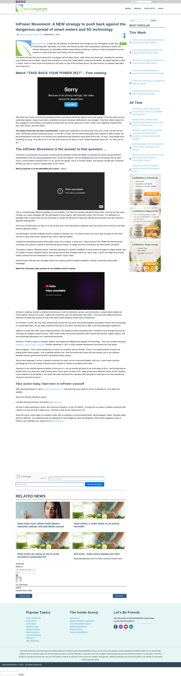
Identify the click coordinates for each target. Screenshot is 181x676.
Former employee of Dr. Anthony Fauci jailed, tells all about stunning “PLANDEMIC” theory (148, 157)
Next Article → (119, 596)
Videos (137, 8)
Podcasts (149, 8)
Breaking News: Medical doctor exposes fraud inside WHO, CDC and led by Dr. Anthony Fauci (147, 122)
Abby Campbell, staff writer (31, 34)
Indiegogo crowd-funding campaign (30, 345)
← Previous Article (24, 596)
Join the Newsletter (94, 484)
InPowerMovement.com (53, 389)
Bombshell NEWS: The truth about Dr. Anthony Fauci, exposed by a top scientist (148, 147)
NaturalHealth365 (40, 44)
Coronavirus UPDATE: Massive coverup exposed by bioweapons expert (145, 168)
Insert (21, 674)
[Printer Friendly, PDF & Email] (123, 43)
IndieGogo (57, 402)
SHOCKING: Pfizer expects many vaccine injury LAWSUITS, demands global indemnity (147, 111)
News (128, 8)
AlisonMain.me (58, 421)
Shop (160, 8)
